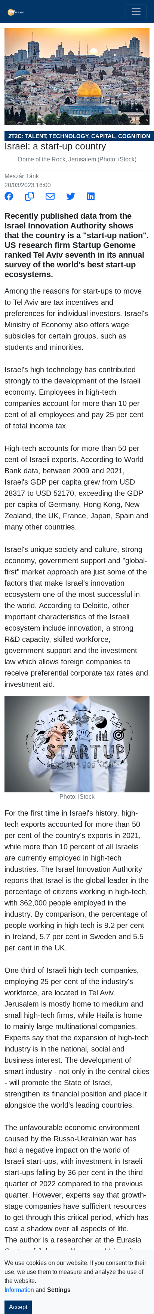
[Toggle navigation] (136, 11)
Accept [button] (18, 1307)
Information (19, 1290)
